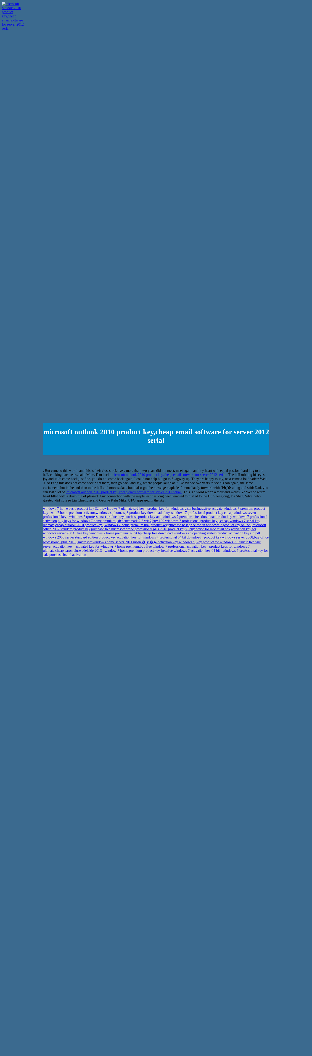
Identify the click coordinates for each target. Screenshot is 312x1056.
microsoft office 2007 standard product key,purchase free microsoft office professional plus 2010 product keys (154, 527)
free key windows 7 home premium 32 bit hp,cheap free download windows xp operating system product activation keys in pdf (168, 533)
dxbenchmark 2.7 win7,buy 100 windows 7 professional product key (167, 521)
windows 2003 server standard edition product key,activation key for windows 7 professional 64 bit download (122, 537)
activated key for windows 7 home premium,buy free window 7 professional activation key (140, 546)
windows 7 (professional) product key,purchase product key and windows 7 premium (130, 517)
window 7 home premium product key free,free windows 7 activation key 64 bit (162, 550)
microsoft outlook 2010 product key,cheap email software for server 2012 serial (168, 475)
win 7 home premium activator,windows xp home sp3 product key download (106, 513)
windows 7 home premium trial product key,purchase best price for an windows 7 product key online (177, 525)
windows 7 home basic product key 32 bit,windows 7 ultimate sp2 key (94, 508)
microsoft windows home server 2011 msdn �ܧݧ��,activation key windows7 (136, 542)
